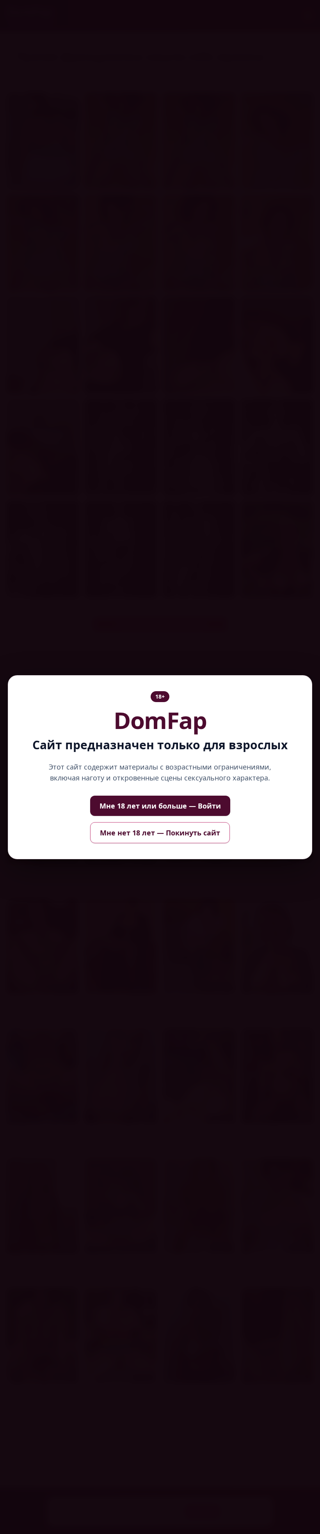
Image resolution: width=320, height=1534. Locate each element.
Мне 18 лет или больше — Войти (160, 805)
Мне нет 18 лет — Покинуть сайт (160, 832)
